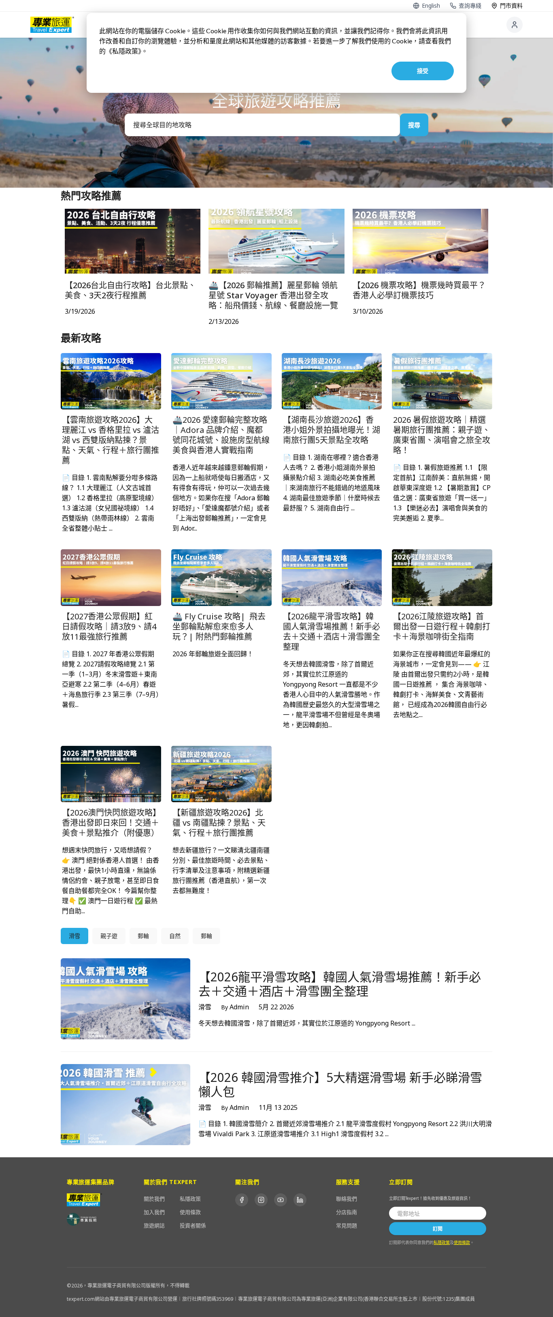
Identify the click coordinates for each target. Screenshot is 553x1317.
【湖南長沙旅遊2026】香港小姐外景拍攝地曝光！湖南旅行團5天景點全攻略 (331, 429)
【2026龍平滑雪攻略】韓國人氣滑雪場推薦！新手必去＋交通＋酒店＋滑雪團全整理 (331, 631)
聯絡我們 (346, 1198)
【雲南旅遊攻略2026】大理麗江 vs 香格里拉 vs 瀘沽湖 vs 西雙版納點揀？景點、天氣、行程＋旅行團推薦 (110, 440)
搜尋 (414, 125)
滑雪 (204, 1006)
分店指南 (346, 1212)
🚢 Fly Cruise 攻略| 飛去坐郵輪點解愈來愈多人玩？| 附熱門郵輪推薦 (219, 626)
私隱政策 (190, 1198)
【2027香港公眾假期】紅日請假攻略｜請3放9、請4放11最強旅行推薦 (109, 626)
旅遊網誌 (154, 1225)
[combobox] (262, 124)
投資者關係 (193, 1225)
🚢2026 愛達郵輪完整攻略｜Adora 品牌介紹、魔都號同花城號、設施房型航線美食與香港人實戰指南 (221, 435)
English (431, 5)
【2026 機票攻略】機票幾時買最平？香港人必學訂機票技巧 (419, 290)
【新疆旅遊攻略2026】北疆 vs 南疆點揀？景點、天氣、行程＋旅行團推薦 (219, 822)
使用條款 (190, 1212)
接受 (422, 70)
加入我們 (154, 1212)
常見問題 (346, 1225)
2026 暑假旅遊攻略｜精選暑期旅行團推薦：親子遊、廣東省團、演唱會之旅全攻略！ (441, 435)
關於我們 (154, 1198)
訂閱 (437, 1228)
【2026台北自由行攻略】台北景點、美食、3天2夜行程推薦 (130, 290)
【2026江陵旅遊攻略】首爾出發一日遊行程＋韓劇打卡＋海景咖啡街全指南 (441, 626)
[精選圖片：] (111, 380)
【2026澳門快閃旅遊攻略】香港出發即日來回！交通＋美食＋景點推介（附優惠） (110, 822)
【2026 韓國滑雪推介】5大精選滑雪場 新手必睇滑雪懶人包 (340, 1084)
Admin (235, 1006)
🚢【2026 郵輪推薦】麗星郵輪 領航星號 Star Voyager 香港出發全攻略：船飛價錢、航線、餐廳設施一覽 (273, 295)
